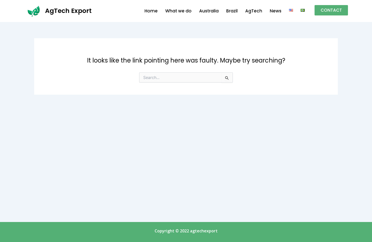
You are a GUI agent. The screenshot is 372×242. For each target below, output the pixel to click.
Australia (209, 11)
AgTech (253, 11)
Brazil (232, 11)
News (275, 11)
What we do (178, 11)
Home (151, 11)
